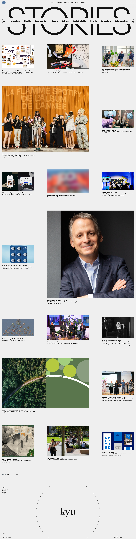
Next (17, 474)
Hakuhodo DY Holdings (117, 537)
